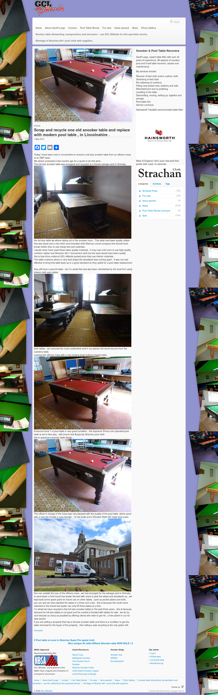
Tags (167, 183)
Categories (143, 183)
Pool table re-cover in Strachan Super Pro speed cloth (65, 640)
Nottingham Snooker (81, 657)
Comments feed (157, 659)
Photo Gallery (148, 27)
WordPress (164, 690)
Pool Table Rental (89, 27)
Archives (157, 183)
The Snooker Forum (81, 661)
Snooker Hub (116, 654)
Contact (72, 27)
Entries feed (155, 656)
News (135, 27)
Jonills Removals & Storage (84, 673)
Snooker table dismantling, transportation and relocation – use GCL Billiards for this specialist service (91, 34)
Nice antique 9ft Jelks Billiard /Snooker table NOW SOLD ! (100, 643)
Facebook (182, 686)
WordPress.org (156, 663)
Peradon (76, 664)
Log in (153, 653)
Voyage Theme (177, 690)
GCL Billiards (46, 690)
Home (39, 27)
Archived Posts (149, 190)
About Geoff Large (55, 27)
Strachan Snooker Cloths (83, 667)
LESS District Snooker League (85, 670)
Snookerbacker (117, 661)
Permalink (38, 630)
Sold (144, 215)
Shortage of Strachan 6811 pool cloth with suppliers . (65, 40)
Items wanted (121, 27)
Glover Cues (77, 654)
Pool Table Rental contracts (156, 210)
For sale (106, 27)
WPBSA (114, 657)
